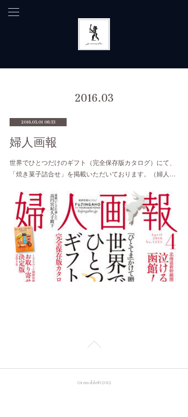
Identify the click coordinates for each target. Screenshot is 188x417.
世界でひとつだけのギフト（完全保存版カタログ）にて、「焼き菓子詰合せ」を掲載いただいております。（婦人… (93, 168)
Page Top (94, 346)
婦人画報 (33, 142)
